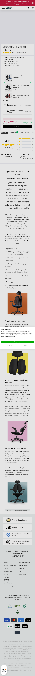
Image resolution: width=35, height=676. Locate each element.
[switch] (4, 671)
